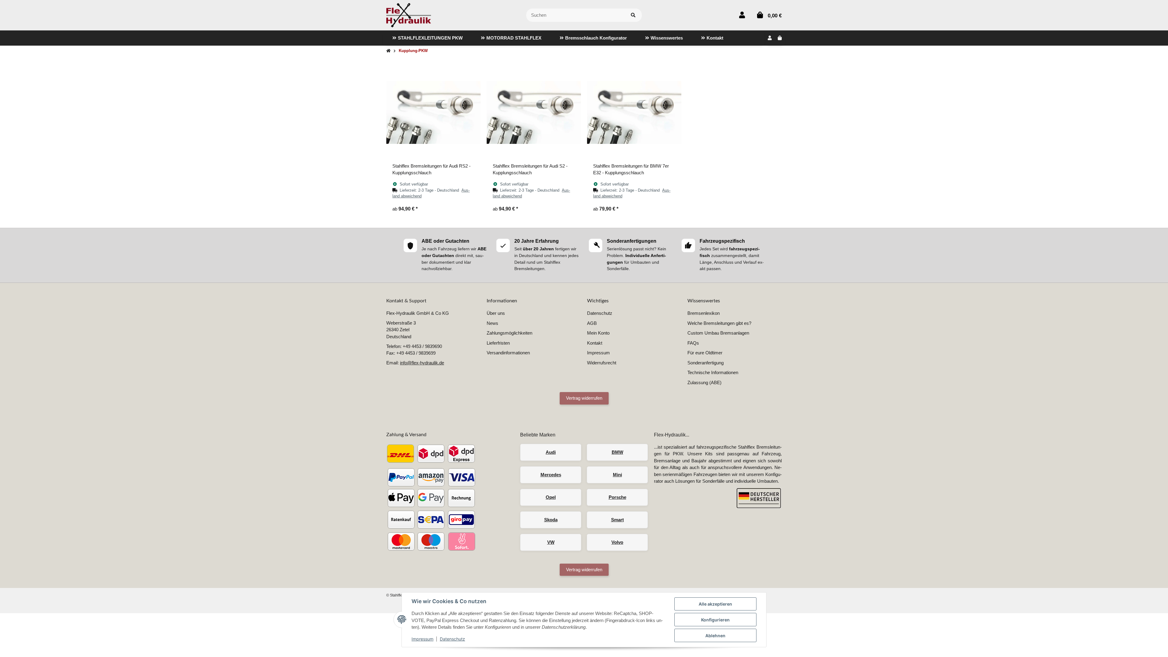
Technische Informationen (712, 372)
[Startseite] (388, 51)
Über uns (496, 313)
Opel (551, 497)
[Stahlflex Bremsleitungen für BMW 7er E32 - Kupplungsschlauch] (634, 112)
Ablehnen (715, 635)
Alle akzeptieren (715, 604)
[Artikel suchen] (633, 15)
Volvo (617, 542)
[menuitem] (427, 38)
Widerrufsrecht (601, 362)
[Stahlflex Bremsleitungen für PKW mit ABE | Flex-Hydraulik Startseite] (408, 14)
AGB (592, 323)
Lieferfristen (498, 343)
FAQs (693, 343)
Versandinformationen (508, 352)
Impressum (422, 638)
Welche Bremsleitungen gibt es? (719, 323)
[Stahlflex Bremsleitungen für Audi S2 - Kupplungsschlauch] (534, 112)
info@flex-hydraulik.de (422, 362)
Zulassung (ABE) (704, 382)
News (492, 323)
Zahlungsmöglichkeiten (509, 332)
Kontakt (594, 343)
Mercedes (551, 474)
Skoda (551, 519)
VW (550, 542)
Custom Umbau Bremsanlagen (718, 332)
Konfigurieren (715, 619)
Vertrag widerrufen (584, 398)
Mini (617, 474)
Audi (551, 452)
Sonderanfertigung (705, 362)
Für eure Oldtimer (704, 352)
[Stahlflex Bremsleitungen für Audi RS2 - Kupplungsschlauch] (433, 112)
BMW (617, 452)
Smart (617, 519)
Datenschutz (452, 638)
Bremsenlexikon (703, 313)
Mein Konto (598, 332)
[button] (742, 15)
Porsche (617, 497)
